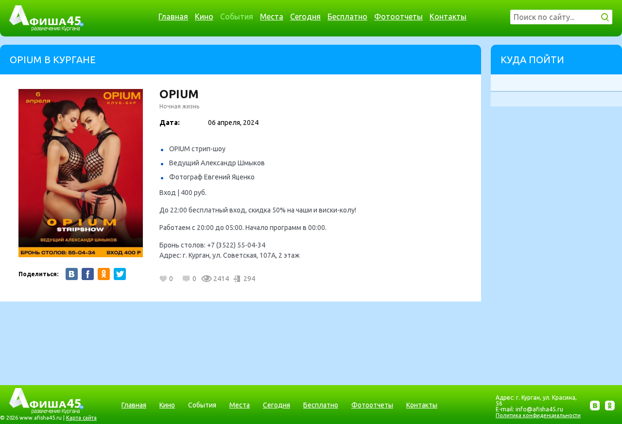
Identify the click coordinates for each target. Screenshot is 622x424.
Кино (204, 16)
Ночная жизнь (179, 106)
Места (271, 16)
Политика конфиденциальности (538, 415)
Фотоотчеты (398, 16)
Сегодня (305, 16)
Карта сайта (81, 418)
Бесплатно (347, 16)
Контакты (448, 16)
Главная (173, 16)
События (236, 16)
